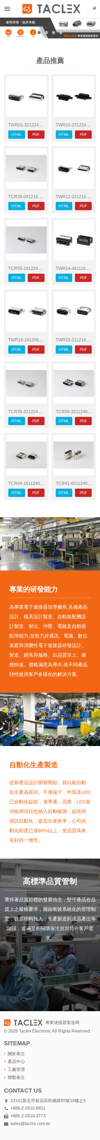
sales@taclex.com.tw (30, 1123)
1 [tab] (39, 32)
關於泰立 (16, 1053)
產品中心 (16, 1061)
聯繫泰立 (16, 1077)
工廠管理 (16, 1069)
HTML (16, 134)
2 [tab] (46, 32)
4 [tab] (60, 32)
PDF (36, 134)
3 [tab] (53, 32)
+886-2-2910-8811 (27, 1108)
